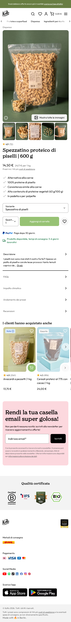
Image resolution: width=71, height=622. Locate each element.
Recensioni (9, 311)
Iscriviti (58, 438)
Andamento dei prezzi (14, 299)
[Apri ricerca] (33, 14)
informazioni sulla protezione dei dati (22, 456)
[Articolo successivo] (65, 131)
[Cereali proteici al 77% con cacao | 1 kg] (53, 359)
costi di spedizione (27, 169)
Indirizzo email (17, 438)
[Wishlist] (40, 14)
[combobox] (34, 209)
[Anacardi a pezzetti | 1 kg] (19, 359)
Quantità (9, 219)
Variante (10, 206)
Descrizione (9, 254)
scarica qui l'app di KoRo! (53, 4)
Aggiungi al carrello (40, 221)
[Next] (69, 21)
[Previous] (1, 21)
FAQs (6, 276)
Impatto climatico (12, 288)
